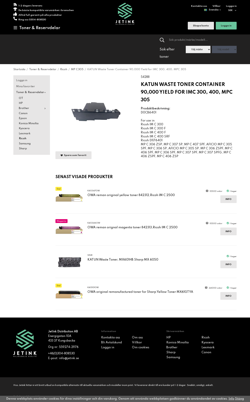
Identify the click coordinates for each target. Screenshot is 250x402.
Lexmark (24, 133)
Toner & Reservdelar (39, 28)
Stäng (239, 398)
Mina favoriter (25, 86)
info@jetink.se (69, 358)
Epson (23, 118)
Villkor (216, 6)
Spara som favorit (74, 155)
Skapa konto (201, 26)
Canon (23, 113)
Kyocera (24, 128)
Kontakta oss (199, 6)
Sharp (23, 148)
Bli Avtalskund (111, 342)
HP (21, 103)
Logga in (231, 6)
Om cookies (140, 347)
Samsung (25, 143)
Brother (24, 108)
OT (21, 98)
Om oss (137, 337)
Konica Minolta (28, 123)
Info (228, 199)
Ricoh (22, 138)
